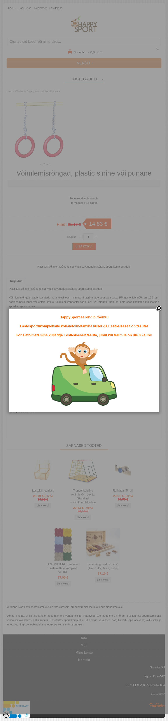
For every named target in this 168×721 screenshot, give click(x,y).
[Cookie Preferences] (6, 715)
